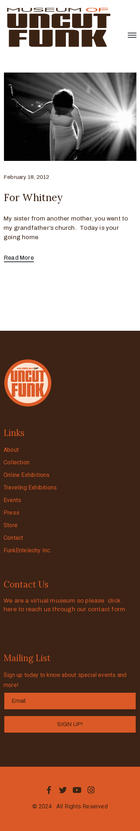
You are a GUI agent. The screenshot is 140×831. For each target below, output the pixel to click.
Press (11, 512)
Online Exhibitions (27, 475)
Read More (19, 258)
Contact (13, 537)
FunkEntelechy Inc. (27, 550)
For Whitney (33, 197)
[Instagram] (91, 790)
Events (12, 500)
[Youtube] (77, 790)
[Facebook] (48, 790)
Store (11, 525)
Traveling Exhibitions (30, 487)
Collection (16, 462)
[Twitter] (62, 790)
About (11, 449)
